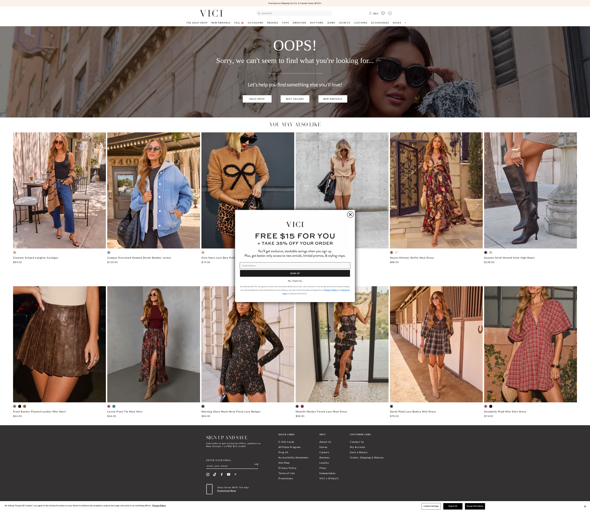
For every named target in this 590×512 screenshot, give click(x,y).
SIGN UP (295, 273)
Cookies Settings (431, 506)
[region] (295, 506)
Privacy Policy (159, 505)
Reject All (452, 506)
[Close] (585, 506)
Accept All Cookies (475, 506)
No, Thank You (295, 280)
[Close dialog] (350, 214)
